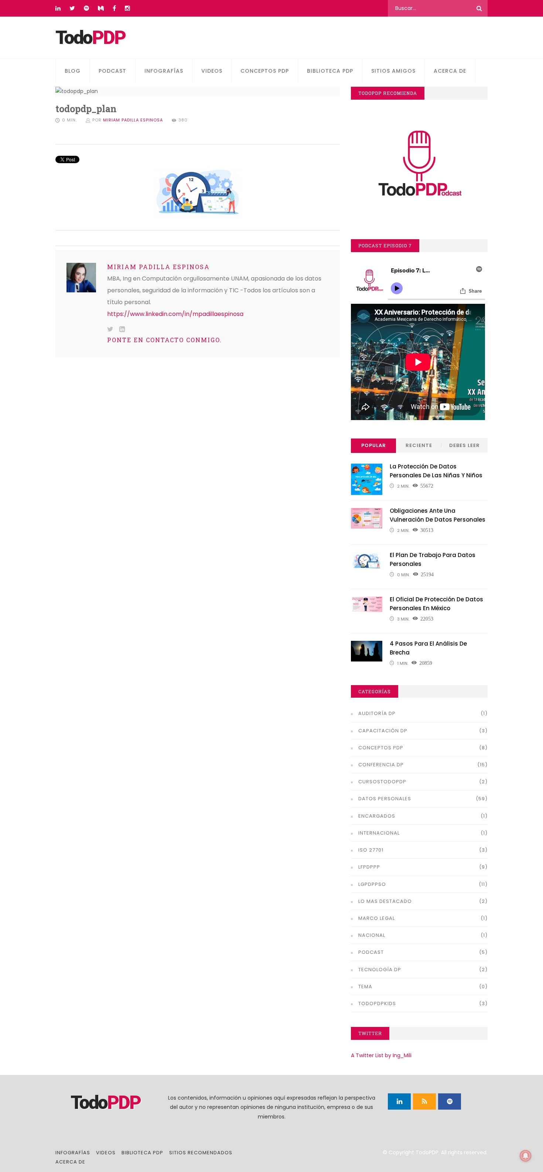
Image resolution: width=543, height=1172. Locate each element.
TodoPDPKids (377, 1003)
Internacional (379, 832)
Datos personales (384, 798)
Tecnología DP (379, 969)
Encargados (376, 815)
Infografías (163, 71)
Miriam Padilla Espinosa (133, 120)
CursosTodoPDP (382, 781)
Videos (211, 71)
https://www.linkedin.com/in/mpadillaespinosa (175, 314)
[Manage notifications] (526, 1156)
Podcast (112, 71)
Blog (73, 71)
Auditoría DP (377, 713)
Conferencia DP (381, 764)
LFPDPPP (369, 866)
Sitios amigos (393, 71)
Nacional (371, 935)
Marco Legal (376, 918)
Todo (90, 37)
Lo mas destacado (385, 901)
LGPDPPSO (372, 884)
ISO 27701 (370, 849)
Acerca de (450, 71)
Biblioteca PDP (330, 71)
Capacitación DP (382, 730)
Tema (365, 986)
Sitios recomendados (200, 1152)
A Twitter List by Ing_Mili (381, 1055)
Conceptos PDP (264, 71)
